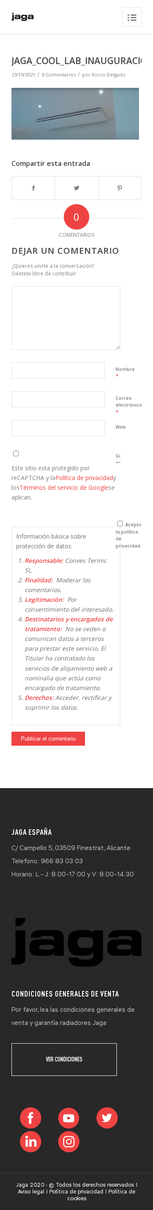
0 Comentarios (59, 74)
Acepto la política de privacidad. (129, 535)
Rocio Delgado (109, 74)
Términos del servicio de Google (64, 487)
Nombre (125, 373)
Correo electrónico (129, 405)
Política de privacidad (84, 478)
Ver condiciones (64, 1059)
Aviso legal (31, 1191)
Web (121, 427)
